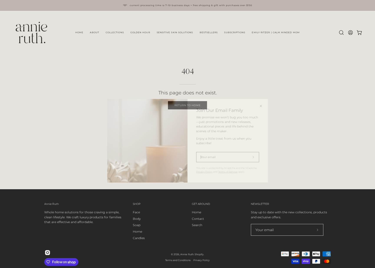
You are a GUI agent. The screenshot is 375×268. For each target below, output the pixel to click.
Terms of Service (228, 165)
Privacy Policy (204, 165)
